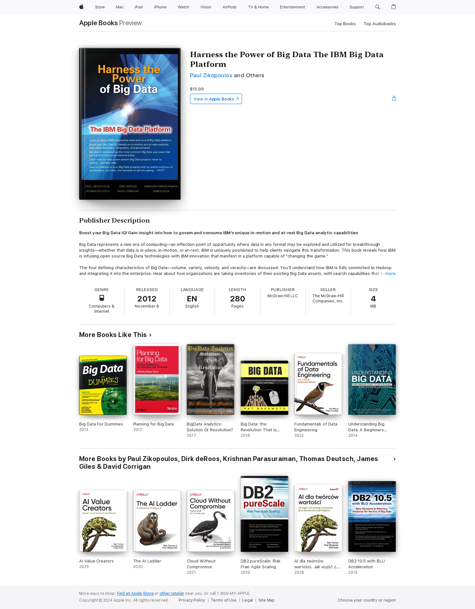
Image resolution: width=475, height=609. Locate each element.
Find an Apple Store (135, 593)
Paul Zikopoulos (211, 75)
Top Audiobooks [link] (380, 23)
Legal (247, 600)
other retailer (172, 593)
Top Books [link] (345, 23)
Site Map (267, 600)
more (390, 273)
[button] (378, 7)
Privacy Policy (192, 600)
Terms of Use (224, 600)
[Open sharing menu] (394, 99)
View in (214, 99)
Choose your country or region (367, 600)
